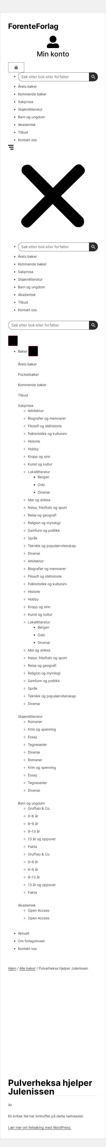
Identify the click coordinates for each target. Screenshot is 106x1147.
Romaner (35, 721)
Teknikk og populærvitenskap (52, 546)
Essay (32, 737)
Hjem (12, 968)
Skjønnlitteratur (30, 109)
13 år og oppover (42, 839)
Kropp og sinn (39, 456)
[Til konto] (53, 42)
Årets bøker (27, 86)
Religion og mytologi (44, 523)
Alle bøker (27, 968)
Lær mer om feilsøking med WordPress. (39, 1127)
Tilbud (23, 132)
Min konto (53, 54)
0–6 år (33, 816)
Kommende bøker (32, 94)
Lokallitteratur (39, 472)
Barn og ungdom (31, 117)
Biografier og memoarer (47, 418)
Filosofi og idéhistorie (45, 426)
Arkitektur (36, 411)
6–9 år (33, 824)
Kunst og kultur (40, 464)
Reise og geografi (42, 515)
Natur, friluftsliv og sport (47, 507)
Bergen (43, 477)
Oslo (41, 484)
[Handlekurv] (16, 67)
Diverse (44, 492)
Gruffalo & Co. (39, 808)
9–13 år (34, 831)
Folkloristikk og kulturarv (47, 433)
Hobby (33, 449)
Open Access (38, 910)
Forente (33, 26)
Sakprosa (25, 102)
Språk (32, 538)
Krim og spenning (42, 729)
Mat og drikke (39, 500)
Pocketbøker (28, 374)
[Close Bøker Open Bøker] (33, 351)
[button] (53, 193)
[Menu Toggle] (13, 341)
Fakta (32, 846)
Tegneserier (37, 744)
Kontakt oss (27, 140)
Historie (34, 441)
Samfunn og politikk (44, 530)
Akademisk (27, 124)
